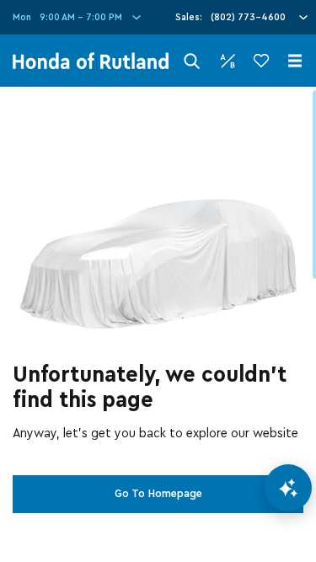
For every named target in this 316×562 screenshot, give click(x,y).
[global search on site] (192, 61)
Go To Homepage (158, 494)
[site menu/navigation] (295, 60)
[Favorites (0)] (261, 60)
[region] (158, 324)
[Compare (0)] (227, 60)
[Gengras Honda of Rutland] (91, 60)
